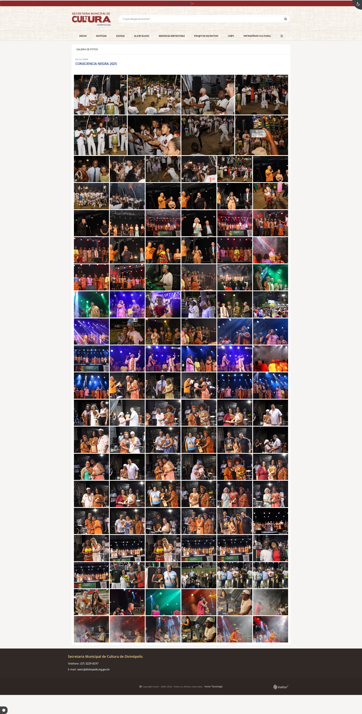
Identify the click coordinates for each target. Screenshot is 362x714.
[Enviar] (285, 19)
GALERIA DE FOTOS (87, 49)
